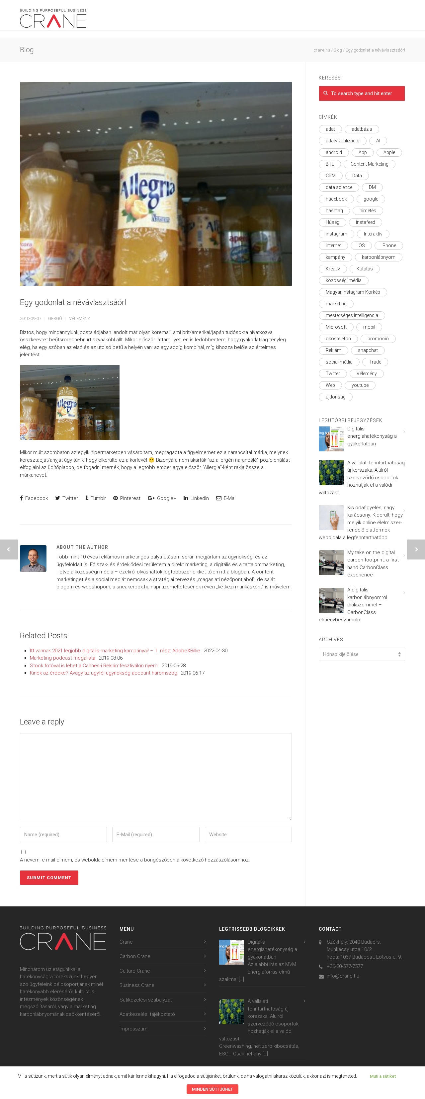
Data (357, 175)
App (363, 152)
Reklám (333, 350)
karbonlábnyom (378, 257)
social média (339, 362)
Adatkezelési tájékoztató (147, 1014)
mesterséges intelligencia (352, 315)
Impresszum (133, 1029)
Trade (375, 362)
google (371, 199)
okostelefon (338, 338)
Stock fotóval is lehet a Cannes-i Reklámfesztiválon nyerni (94, 666)
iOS (361, 245)
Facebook (36, 498)
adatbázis (362, 129)
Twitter (69, 498)
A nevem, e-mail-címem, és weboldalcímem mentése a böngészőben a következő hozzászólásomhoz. (135, 860)
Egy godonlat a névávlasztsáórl (73, 302)
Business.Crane (137, 985)
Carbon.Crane (135, 956)
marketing (336, 303)
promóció (378, 338)
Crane (126, 942)
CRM (331, 175)
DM (372, 187)
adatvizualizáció (343, 140)
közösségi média (344, 280)
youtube (360, 385)
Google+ (166, 498)
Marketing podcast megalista (62, 658)
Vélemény (79, 318)
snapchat (368, 350)
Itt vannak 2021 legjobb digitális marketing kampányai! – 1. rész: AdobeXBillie (115, 651)
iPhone (389, 245)
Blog (338, 50)
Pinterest (129, 498)
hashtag (334, 210)
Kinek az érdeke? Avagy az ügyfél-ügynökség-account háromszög (103, 673)
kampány (335, 257)
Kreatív (333, 268)
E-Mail (229, 498)
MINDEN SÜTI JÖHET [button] (212, 1089)
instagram (336, 233)
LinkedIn (199, 498)
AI (378, 140)
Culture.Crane (135, 971)
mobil (369, 327)
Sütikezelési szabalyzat (146, 1000)
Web (330, 385)
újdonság (336, 396)
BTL (330, 164)
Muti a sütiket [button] (383, 1076)
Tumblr (97, 498)
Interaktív (373, 233)
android (334, 152)
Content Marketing (369, 164)
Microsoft (336, 327)
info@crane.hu (343, 976)
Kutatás (365, 268)
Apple (389, 152)
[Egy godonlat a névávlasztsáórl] (156, 184)
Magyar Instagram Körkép (353, 292)
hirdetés (368, 210)
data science (339, 187)
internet (333, 245)
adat (330, 129)
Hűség (332, 222)
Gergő (55, 318)
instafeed (365, 222)
